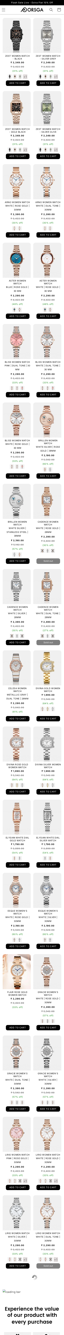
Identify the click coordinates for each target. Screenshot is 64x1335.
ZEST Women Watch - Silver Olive (48, 130)
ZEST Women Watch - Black (17, 57)
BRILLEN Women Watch (48, 442)
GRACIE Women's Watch (48, 993)
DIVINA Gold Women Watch (48, 689)
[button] (51, 10)
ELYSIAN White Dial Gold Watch (17, 839)
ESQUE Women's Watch (17, 912)
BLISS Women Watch (17, 362)
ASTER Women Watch (17, 282)
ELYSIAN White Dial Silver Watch (48, 839)
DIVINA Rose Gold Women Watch (17, 766)
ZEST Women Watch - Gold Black (17, 130)
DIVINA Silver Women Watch (48, 766)
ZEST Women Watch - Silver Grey (48, 57)
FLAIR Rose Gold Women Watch (17, 993)
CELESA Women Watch (17, 689)
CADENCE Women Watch (48, 523)
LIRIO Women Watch (17, 1154)
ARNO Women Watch (17, 202)
